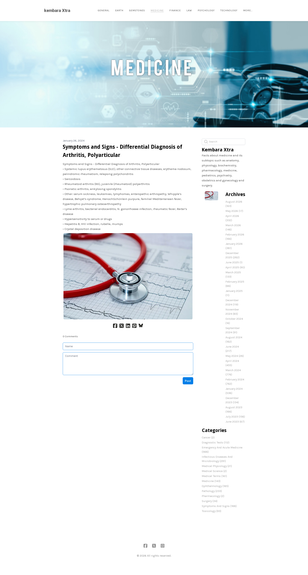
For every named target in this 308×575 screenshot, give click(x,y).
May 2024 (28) (234, 356)
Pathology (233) (212, 491)
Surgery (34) (209, 501)
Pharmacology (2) (213, 496)
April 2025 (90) (235, 267)
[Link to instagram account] (162, 546)
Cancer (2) (208, 437)
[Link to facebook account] (145, 546)
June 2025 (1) (233, 262)
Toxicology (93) (211, 511)
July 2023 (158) (235, 416)
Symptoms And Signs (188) (219, 506)
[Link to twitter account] (154, 546)
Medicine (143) (211, 481)
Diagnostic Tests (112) (215, 442)
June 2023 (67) (235, 421)
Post (188, 380)
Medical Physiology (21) (217, 466)
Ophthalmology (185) (215, 486)
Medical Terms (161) (214, 476)
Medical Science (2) (214, 471)
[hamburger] (74, 10)
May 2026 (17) (234, 211)
